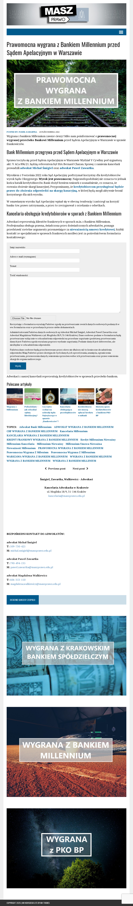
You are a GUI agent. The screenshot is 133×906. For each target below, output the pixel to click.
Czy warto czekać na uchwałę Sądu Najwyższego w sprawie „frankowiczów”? (50, 414)
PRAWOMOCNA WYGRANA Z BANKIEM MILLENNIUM (70, 448)
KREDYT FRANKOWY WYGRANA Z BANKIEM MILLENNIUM (42, 439)
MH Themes (45, 902)
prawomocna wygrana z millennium (73, 452)
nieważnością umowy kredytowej (92, 229)
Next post (79, 468)
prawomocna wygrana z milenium (27, 452)
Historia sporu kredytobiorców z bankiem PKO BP (103, 411)
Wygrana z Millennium (12, 408)
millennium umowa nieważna (84, 443)
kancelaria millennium (74, 431)
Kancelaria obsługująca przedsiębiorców (68, 409)
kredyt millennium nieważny (98, 439)
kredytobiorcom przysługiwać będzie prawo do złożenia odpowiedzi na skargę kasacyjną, (65, 188)
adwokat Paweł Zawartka (77, 168)
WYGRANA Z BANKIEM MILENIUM (91, 456)
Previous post (57, 468)
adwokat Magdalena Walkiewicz (27, 575)
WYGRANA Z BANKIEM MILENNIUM (28, 460)
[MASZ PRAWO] (66, 14)
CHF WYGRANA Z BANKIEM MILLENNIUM (32, 431)
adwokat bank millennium (35, 427)
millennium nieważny (50, 443)
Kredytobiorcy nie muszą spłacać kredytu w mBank (85, 411)
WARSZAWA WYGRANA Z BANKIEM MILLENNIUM (37, 456)
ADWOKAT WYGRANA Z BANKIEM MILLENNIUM (83, 427)
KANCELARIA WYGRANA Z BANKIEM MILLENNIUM (38, 435)
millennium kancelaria (20, 443)
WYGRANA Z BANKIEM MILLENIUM (74, 460)
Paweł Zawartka (28, 132)
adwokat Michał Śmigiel (36, 168)
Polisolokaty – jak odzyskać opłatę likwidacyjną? (31, 411)
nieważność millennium (21, 448)
